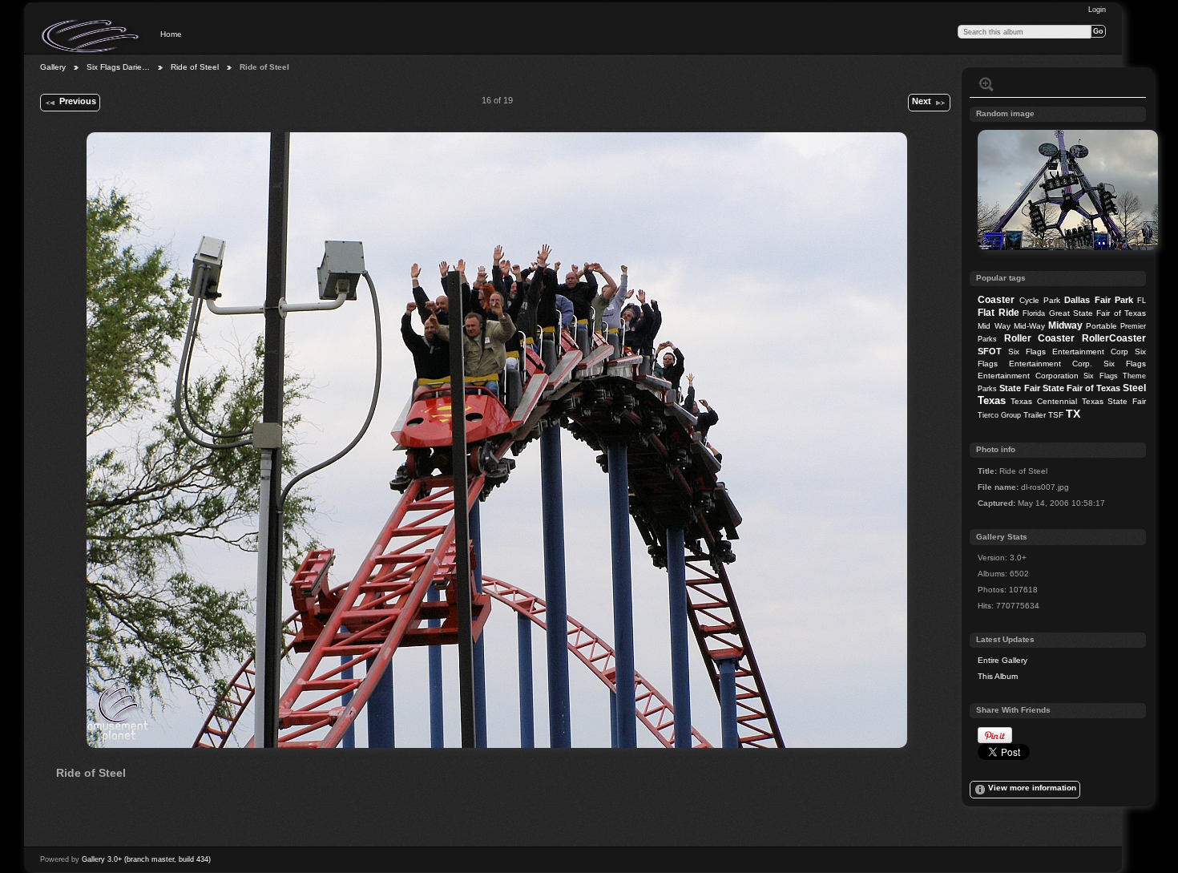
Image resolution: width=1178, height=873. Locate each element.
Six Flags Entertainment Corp (1068, 351)
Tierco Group (999, 415)
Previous (77, 101)
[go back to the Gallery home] (91, 36)
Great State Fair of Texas (1098, 313)
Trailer (1034, 414)
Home (171, 34)
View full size (986, 84)
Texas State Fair (1114, 401)
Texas (992, 400)
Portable (1101, 325)
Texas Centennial (1044, 401)
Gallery (53, 67)
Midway (1065, 325)
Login (1097, 10)
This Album (998, 676)
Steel (1134, 388)
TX (1073, 413)
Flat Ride (998, 312)
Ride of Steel (195, 67)
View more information (1032, 787)
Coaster (996, 299)
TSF (1055, 414)
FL (1141, 301)
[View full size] (497, 440)
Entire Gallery (1002, 660)
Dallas (1077, 300)
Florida (1034, 313)
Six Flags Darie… (118, 67)
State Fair (1019, 388)
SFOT (990, 351)
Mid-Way (1029, 325)
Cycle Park (1039, 300)
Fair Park (1114, 300)
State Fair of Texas (1081, 388)
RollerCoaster (1114, 338)
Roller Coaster (1039, 338)
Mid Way (994, 325)
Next (921, 101)
